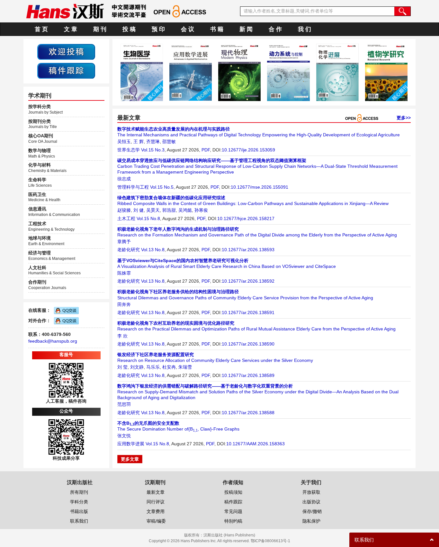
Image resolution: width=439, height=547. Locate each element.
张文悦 (124, 435)
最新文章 (156, 492)
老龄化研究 (128, 249)
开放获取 (311, 492)
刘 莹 (122, 367)
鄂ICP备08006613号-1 (270, 541)
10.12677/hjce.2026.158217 (245, 218)
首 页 (41, 29)
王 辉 (138, 141)
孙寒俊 (201, 210)
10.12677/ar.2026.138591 (248, 312)
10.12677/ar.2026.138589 (248, 375)
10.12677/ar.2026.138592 (248, 281)
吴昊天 (153, 210)
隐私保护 (311, 521)
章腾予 (124, 241)
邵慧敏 (169, 141)
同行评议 (156, 501)
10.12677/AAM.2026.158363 (255, 443)
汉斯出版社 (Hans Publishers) (229, 535)
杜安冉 (169, 367)
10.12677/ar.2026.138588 (248, 412)
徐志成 (124, 178)
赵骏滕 (124, 210)
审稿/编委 (156, 521)
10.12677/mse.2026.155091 (259, 187)
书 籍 (216, 29)
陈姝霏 (124, 273)
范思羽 (124, 404)
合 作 (275, 29)
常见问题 (233, 511)
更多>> (404, 117)
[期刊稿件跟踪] (66, 70)
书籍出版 (79, 511)
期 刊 (99, 29)
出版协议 (311, 501)
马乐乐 (153, 367)
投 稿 (129, 29)
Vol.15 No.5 (162, 187)
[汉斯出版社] (65, 10)
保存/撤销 (312, 511)
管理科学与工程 (133, 187)
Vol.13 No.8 (153, 249)
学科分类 (79, 501)
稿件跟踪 (233, 501)
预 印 (158, 29)
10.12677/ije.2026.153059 (248, 149)
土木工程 (126, 218)
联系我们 (79, 521)
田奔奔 (124, 304)
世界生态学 (128, 149)
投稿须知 (233, 492)
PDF (206, 149)
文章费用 (156, 511)
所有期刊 (79, 492)
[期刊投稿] (66, 51)
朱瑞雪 (185, 367)
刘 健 (138, 210)
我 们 (304, 29)
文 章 (70, 29)
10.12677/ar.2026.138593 (248, 249)
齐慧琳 (153, 141)
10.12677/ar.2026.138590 (248, 343)
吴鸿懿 (185, 210)
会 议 (187, 29)
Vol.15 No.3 (153, 149)
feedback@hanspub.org (52, 341)
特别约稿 (233, 521)
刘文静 (137, 367)
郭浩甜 (169, 210)
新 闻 (246, 29)
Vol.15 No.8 (148, 218)
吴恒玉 (124, 141)
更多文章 (130, 459)
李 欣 (122, 335)
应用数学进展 (130, 443)
